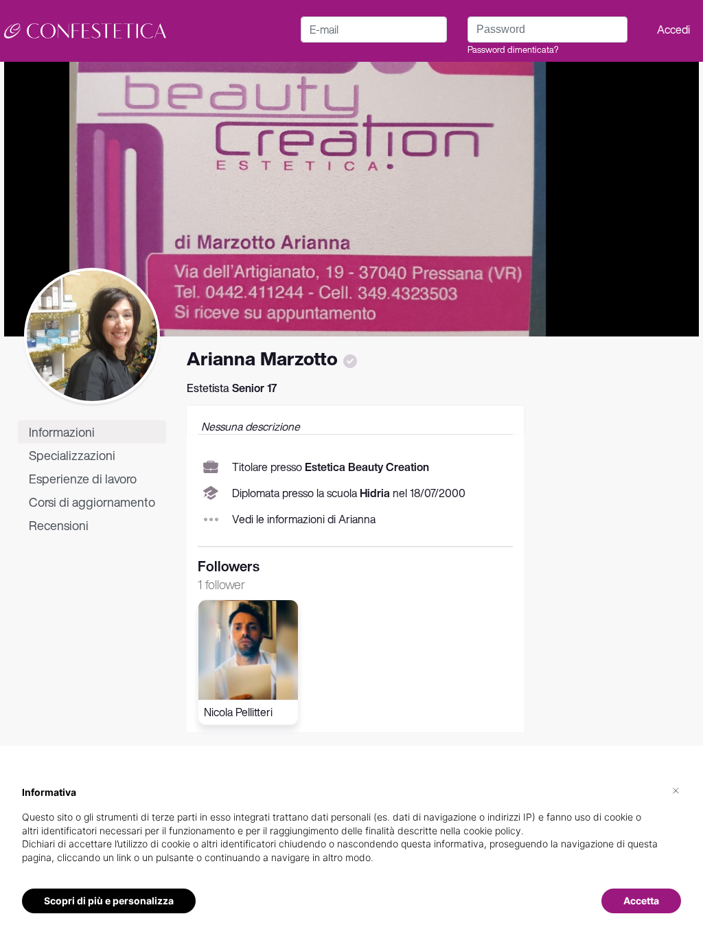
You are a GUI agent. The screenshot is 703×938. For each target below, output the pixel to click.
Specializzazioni (72, 455)
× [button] (675, 789)
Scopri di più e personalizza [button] (109, 900)
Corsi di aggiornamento (92, 502)
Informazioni (62, 432)
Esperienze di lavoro (83, 479)
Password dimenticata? (513, 49)
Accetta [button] (641, 900)
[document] (351, 836)
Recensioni (59, 525)
